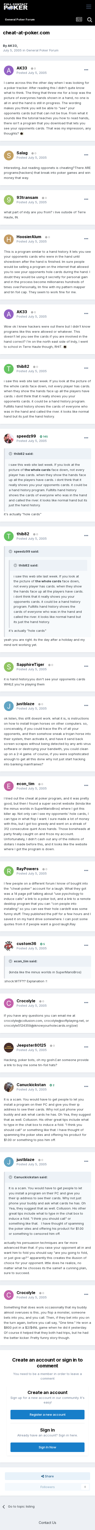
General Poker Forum (42, 50)
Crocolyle (26, 1000)
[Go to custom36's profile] (9, 946)
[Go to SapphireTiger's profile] (9, 667)
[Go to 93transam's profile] (9, 200)
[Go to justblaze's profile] (9, 706)
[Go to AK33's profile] (9, 70)
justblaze (25, 703)
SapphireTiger (30, 664)
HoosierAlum (29, 236)
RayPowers (27, 868)
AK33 (12, 46)
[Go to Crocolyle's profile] (9, 1003)
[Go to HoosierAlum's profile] (9, 239)
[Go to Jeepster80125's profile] (9, 1047)
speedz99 (26, 436)
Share (49, 1476)
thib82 (23, 366)
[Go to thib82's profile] (9, 369)
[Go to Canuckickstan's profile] (9, 1087)
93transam (27, 197)
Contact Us (47, 1522)
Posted (32, 73)
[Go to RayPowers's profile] (9, 871)
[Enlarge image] (21, 133)
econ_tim (25, 783)
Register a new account (48, 1414)
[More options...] (86, 70)
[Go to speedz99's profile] (9, 438)
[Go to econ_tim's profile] (9, 786)
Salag (22, 152)
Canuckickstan (31, 1084)
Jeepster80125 (31, 1045)
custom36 (26, 943)
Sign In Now (47, 1447)
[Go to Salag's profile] (9, 155)
